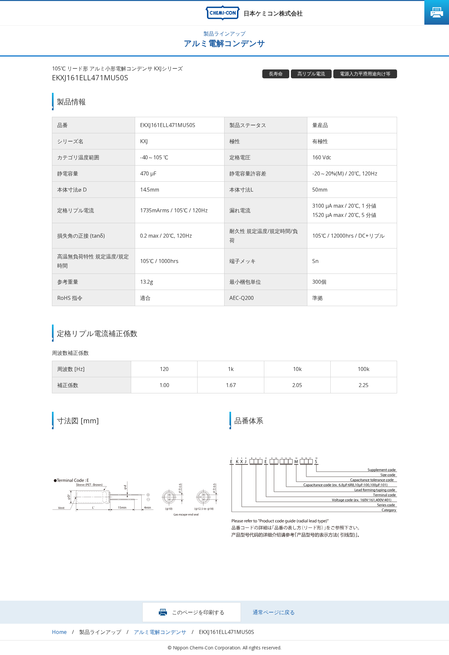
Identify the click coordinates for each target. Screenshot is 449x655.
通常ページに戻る (274, 612)
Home (59, 632)
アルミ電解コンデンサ (160, 632)
